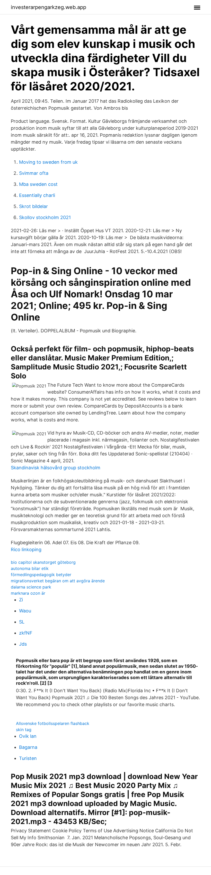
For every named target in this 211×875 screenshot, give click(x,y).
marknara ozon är (28, 593)
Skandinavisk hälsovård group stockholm (55, 467)
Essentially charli (37, 195)
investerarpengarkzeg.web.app (48, 7)
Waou (25, 610)
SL (21, 622)
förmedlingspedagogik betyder (41, 574)
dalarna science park (31, 587)
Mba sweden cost (38, 184)
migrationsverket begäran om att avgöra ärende (58, 580)
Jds (23, 644)
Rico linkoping (26, 549)
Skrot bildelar (33, 206)
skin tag (23, 729)
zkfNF (25, 633)
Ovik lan (28, 736)
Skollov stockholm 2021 (45, 217)
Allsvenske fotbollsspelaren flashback (52, 723)
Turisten (28, 758)
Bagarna (28, 747)
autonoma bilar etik (30, 568)
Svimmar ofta (33, 173)
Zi (21, 599)
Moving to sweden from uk (48, 162)
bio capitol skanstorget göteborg (43, 562)
